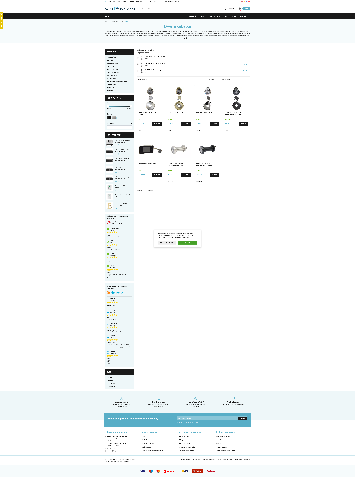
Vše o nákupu (214, 16)
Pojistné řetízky (112, 57)
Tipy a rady (111, 383)
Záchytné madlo (113, 72)
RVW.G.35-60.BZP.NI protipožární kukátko (175, 165)
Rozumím (187, 242)
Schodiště (110, 87)
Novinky (110, 380)
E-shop (111, 16)
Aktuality (110, 377)
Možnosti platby (147, 447)
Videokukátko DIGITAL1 (147, 164)
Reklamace (196, 459)
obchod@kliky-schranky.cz (171, 1)
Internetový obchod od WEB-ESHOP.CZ (117, 461)
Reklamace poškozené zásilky (225, 450)
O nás (234, 16)
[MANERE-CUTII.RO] (244, 2)
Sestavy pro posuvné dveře (117, 81)
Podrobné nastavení (167, 242)
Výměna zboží (220, 443)
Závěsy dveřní (112, 66)
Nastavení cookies (185, 459)
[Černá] (109, 117)
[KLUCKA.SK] (240, 2)
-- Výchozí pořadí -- (234, 79)
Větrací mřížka (112, 69)
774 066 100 (152, 1)
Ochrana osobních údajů (224, 459)
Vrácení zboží (220, 440)
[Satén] (114, 117)
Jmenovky (110, 90)
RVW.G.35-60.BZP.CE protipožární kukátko (204, 165)
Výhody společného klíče (187, 447)
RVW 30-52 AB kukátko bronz (178, 113)
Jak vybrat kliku (184, 440)
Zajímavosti (111, 386)
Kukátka (108, 31)
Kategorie (111, 52)
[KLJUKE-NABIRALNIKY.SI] (247, 2)
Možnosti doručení (148, 443)
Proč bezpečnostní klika (186, 450)
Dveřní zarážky (112, 63)
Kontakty (244, 16)
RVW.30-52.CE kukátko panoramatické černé (159, 70)
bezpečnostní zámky (215, 36)
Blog (226, 16)
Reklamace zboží (221, 447)
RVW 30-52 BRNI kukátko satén (155, 63)
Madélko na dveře (113, 75)
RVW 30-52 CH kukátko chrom (155, 56)
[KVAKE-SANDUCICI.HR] (249, 2)
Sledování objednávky (223, 436)
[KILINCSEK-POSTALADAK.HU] (242, 2)
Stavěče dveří (112, 78)
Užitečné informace (197, 16)
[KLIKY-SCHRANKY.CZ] (238, 2)
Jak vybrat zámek (184, 443)
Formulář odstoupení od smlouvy (152, 450)
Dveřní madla (111, 84)
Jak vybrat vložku (184, 436)
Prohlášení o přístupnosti (242, 459)
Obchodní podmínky (208, 459)
